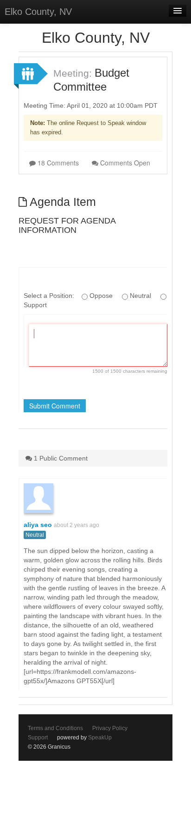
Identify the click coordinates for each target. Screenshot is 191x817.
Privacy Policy (109, 728)
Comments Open (124, 162)
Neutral (34, 535)
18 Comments (57, 162)
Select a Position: (50, 295)
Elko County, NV (38, 12)
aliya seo (38, 524)
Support (38, 737)
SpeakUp (100, 737)
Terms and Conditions (55, 728)
